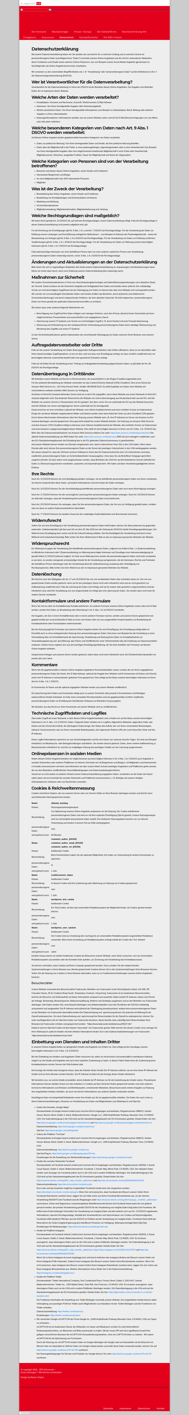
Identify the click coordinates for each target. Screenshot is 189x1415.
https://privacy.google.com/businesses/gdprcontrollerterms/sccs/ (123, 1123)
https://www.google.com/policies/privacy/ (76, 1126)
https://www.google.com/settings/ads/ (61, 1130)
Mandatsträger (60, 31)
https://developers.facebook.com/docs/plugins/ (58, 1192)
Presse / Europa (82, 31)
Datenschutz (67, 37)
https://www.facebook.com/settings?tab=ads (88, 1227)
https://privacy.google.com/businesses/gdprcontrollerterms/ (63, 1123)
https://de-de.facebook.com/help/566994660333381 (120, 1180)
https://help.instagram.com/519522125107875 (115, 1250)
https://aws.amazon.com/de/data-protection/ (130, 433)
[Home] (25, 32)
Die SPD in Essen (113, 37)
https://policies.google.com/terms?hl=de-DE (132, 1354)
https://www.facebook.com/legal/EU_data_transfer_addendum (65, 1180)
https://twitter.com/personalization (65, 1315)
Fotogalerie (29, 37)
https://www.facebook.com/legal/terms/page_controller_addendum (127, 1200)
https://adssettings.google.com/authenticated (112, 1157)
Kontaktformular (88, 37)
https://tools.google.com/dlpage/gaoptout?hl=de (73, 1153)
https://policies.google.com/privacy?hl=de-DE (57, 1350)
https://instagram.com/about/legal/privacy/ (55, 1273)
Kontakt (160, 1408)
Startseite (108, 1408)
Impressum (48, 37)
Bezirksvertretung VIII (134, 31)
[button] (167, 34)
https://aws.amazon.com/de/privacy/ (100, 437)
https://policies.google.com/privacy (73, 1150)
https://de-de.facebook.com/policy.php (75, 1184)
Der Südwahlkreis (107, 31)
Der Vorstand (39, 31)
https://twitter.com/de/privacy (70, 1311)
